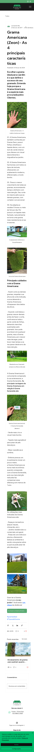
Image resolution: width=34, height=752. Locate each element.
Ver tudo (24, 639)
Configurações (16, 749)
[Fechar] (31, 734)
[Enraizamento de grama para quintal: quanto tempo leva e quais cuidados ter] (18, 649)
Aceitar (16, 745)
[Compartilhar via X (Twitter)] (13, 625)
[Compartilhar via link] (22, 625)
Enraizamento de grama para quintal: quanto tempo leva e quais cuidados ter (17, 661)
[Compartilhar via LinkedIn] (17, 625)
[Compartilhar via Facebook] (8, 625)
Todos (7, 16)
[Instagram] (30, 1)
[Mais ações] (26, 27)
